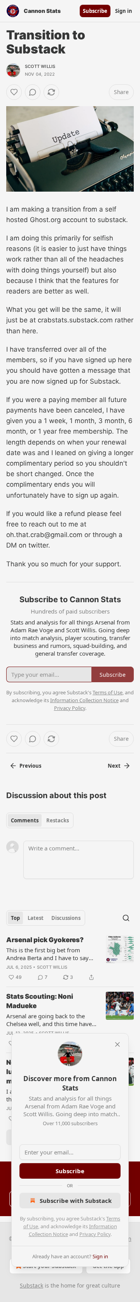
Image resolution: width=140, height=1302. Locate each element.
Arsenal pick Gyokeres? (45, 940)
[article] (70, 958)
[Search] (126, 918)
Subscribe (95, 10)
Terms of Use (107, 692)
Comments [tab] (24, 820)
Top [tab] (15, 917)
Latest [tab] (36, 917)
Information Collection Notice (84, 700)
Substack (31, 1285)
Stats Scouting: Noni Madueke (39, 1001)
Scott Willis (40, 66)
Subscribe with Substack (76, 1200)
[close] (117, 1044)
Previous (30, 765)
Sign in (123, 10)
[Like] (14, 92)
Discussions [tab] (65, 917)
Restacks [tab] (57, 820)
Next (114, 765)
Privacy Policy (94, 1234)
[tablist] (40, 820)
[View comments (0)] (32, 92)
